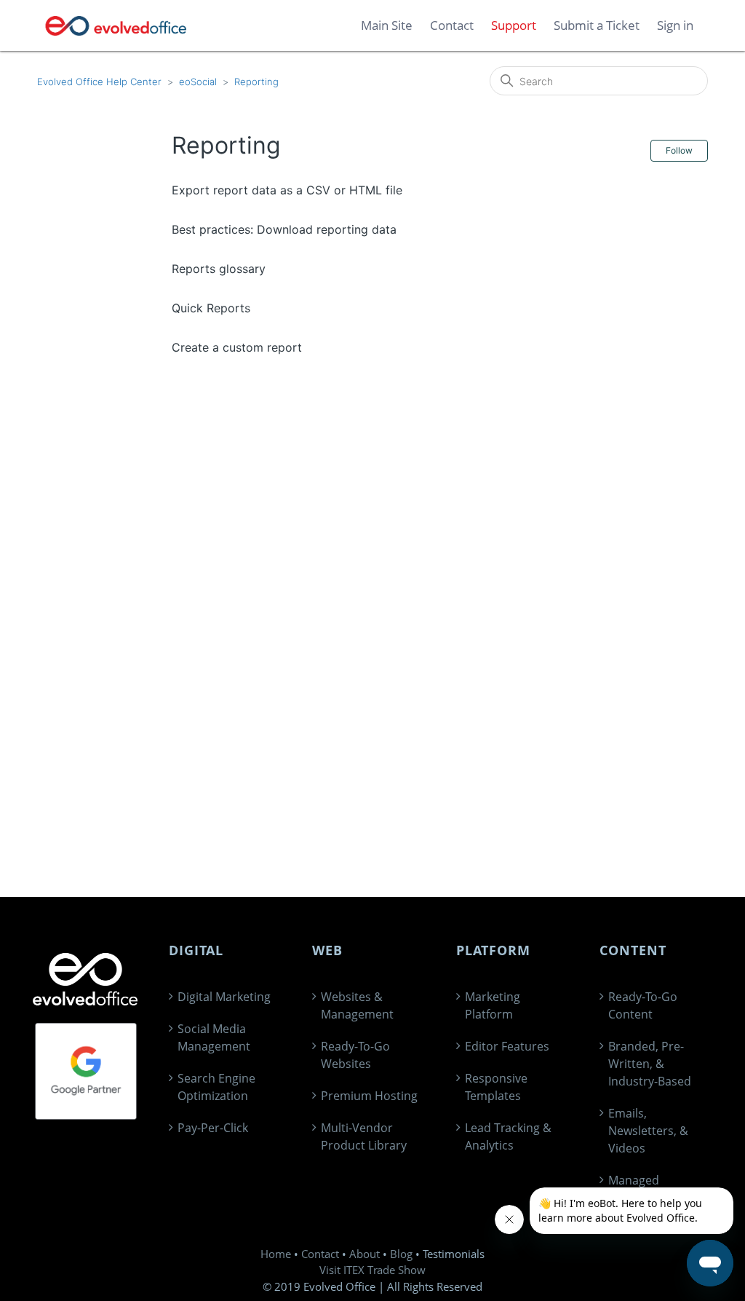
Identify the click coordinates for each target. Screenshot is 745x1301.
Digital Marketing (224, 997)
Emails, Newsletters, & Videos (648, 1130)
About (364, 1253)
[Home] (116, 25)
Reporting (256, 81)
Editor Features (507, 1046)
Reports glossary (219, 268)
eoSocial (198, 81)
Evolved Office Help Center (99, 81)
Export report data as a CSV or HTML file (287, 190)
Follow (679, 150)
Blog (401, 1253)
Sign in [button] (675, 25)
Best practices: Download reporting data (284, 229)
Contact (320, 1253)
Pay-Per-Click (213, 1128)
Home (275, 1253)
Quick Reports (211, 308)
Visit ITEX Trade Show (372, 1269)
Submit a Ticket (597, 25)
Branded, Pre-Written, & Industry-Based (649, 1063)
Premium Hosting (369, 1096)
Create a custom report (237, 347)
